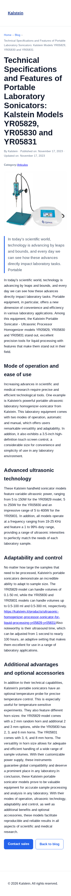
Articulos (22, 164)
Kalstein (15, 13)
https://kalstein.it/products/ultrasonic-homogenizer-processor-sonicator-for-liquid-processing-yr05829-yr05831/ (32, 617)
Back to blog (49, 844)
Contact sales (18, 844)
